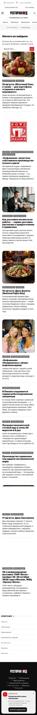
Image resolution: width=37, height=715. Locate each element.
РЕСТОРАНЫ (29, 7)
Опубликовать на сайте (18, 18)
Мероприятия (25, 22)
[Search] (35, 13)
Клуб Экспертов (11, 7)
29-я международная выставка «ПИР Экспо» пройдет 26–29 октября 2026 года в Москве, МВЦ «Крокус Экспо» (17, 577)
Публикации (14, 22)
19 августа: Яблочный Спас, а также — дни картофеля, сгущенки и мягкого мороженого (18, 88)
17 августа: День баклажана (18, 518)
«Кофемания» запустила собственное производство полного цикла (18, 160)
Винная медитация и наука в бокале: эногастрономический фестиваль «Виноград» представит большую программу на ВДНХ (18, 668)
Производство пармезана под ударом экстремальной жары (18, 459)
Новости (5, 22)
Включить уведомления (18, 710)
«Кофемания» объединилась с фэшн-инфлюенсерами (15, 362)
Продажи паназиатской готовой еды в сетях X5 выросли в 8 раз (15, 427)
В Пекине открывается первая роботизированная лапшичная (17, 394)
